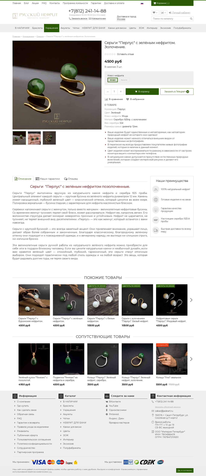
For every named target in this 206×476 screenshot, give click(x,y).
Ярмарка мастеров (119, 422)
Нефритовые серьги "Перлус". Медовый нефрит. (171, 320)
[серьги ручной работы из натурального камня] (49, 138)
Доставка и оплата (114, 3)
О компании (23, 401)
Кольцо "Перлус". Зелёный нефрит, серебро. (101, 379)
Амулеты (65, 28)
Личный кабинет (181, 12)
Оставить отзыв (125, 54)
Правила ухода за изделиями (33, 427)
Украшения (51, 28)
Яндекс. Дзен (116, 418)
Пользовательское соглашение (34, 439)
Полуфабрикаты (182, 28)
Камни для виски (117, 28)
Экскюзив (165, 28)
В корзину (143, 91)
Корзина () (163, 3)
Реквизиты (23, 431)
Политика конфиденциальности (34, 443)
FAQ (44, 3)
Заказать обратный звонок (168, 407)
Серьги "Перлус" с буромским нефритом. (31, 320)
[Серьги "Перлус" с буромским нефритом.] (34, 300)
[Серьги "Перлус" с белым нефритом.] (103, 300)
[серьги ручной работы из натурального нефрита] (34, 138)
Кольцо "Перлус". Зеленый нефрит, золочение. (136, 379)
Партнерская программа (30, 452)
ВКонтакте (115, 401)
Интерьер (152, 28)
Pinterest (114, 414)
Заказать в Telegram (175, 91)
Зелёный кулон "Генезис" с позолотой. (33, 379)
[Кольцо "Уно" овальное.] (171, 359)
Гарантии (96, 3)
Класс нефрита (116, 75)
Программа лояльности (75, 3)
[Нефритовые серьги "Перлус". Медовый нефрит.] (171, 300)
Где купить (23, 405)
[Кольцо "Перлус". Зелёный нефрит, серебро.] (103, 359)
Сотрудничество (26, 448)
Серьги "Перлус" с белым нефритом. (101, 320)
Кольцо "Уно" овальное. (168, 377)
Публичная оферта (27, 435)
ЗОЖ (141, 28)
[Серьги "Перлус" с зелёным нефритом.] (68, 300)
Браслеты (37, 28)
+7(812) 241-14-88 (87, 11)
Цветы (132, 28)
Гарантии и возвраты (28, 422)
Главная (17, 3)
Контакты (54, 3)
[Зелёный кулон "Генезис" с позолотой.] (34, 359)
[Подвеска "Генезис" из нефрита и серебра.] (68, 359)
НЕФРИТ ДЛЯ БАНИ (93, 28)
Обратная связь (25, 414)
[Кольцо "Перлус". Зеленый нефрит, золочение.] (137, 359)
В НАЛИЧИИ (22, 28)
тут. (50, 472)
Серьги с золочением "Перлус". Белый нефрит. (135, 320)
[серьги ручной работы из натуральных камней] (19, 138)
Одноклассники (117, 410)
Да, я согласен (185, 470)
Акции (35, 3)
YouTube (113, 405)
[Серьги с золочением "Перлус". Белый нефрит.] (137, 300)
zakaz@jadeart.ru (164, 411)
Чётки (76, 28)
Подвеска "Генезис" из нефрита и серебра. (65, 379)
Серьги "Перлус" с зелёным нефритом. (67, 320)
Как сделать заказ (26, 410)
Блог (26, 3)
